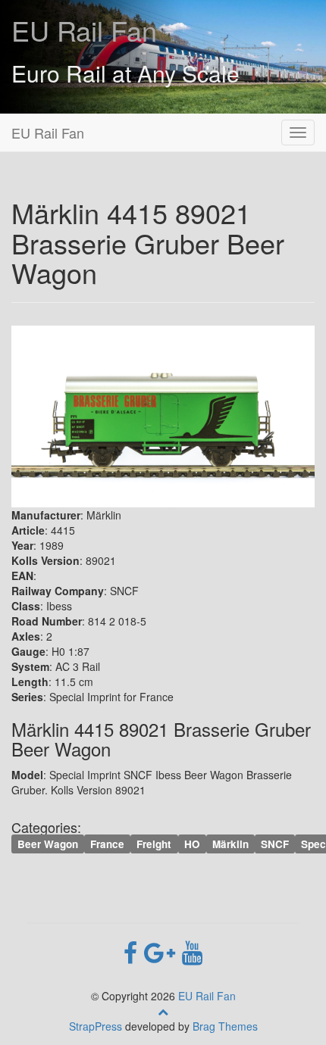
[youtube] (192, 951)
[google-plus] (163, 951)
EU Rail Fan (84, 30)
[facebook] (134, 951)
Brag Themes (225, 1026)
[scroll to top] (163, 1010)
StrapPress (95, 1026)
